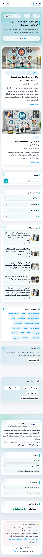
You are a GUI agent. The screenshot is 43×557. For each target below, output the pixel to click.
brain (13, 318)
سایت (27, 16)
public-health (13, 313)
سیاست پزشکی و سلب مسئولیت (28, 471)
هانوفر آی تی (14, 551)
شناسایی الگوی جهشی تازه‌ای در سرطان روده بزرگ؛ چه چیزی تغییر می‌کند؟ (17, 278)
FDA (22, 333)
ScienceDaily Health (32, 323)
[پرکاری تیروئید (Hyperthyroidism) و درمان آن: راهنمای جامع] (21, 58)
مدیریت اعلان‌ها (18, 509)
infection (25, 338)
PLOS (23, 313)
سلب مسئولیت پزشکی (28, 524)
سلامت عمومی (35, 328)
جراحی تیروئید (32, 393)
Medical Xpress (33, 313)
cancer (25, 328)
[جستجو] (8, 3)
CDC (28, 333)
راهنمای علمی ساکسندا (31, 493)
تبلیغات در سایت (33, 466)
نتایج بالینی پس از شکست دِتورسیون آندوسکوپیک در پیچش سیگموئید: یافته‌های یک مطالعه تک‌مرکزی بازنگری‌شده (17, 265)
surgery (36, 333)
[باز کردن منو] (3, 3)
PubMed (15, 333)
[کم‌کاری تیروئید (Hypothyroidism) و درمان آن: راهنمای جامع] (21, 122)
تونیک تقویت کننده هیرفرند (29, 398)
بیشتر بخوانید (34, 104)
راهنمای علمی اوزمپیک (31, 487)
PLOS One (21, 318)
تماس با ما (35, 460)
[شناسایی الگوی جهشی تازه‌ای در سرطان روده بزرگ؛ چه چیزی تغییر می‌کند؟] (35, 279)
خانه (35, 16)
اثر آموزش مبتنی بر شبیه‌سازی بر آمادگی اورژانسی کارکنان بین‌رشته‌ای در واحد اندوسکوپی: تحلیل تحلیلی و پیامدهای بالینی (17, 236)
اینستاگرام (32, 509)
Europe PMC (18, 323)
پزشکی (35, 73)
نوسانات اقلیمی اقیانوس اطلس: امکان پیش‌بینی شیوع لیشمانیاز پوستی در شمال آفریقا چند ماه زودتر (17, 251)
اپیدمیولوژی (16, 338)
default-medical (33, 318)
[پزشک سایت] (36, 4)
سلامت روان (16, 328)
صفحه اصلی (32, 360)
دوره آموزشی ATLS (12, 388)
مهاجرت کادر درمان (31, 388)
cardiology (35, 338)
